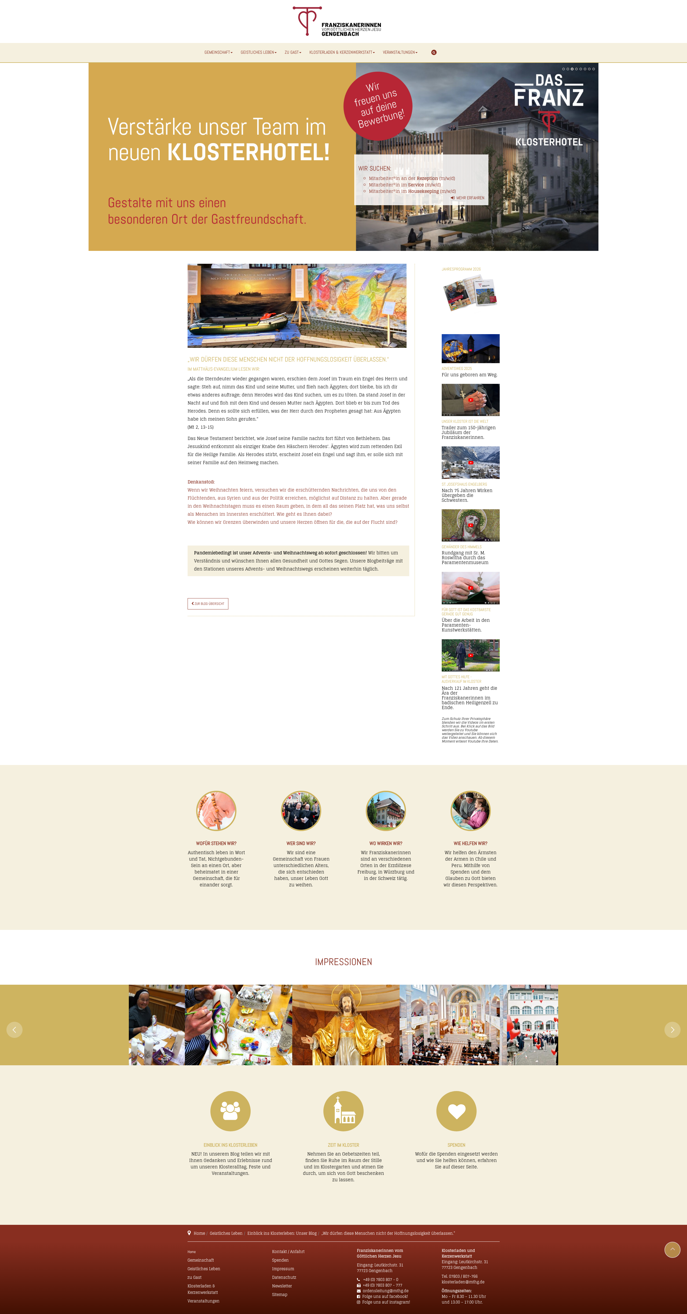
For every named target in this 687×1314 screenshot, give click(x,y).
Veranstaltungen (399, 52)
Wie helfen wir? (470, 843)
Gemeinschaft (217, 52)
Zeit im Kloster (343, 1145)
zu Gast (292, 52)
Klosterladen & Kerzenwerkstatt (340, 52)
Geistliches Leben (257, 52)
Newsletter (282, 1286)
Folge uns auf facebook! (385, 1296)
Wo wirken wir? (386, 843)
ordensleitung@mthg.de (385, 1290)
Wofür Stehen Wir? (216, 843)
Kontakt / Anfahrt (288, 1251)
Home (199, 1233)
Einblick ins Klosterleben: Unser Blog (282, 1233)
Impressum (283, 1268)
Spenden (456, 1145)
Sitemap (279, 1294)
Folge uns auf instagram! (386, 1302)
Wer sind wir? (301, 843)
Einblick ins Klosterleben (230, 1145)
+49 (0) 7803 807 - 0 (380, 1279)
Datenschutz (284, 1277)
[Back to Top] (672, 1250)
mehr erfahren (470, 198)
